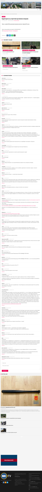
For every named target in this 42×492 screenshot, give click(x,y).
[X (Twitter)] (1, 482)
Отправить (5, 370)
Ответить (3, 86)
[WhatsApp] (12, 35)
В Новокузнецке (5, 50)
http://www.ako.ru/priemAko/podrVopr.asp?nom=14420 (11, 213)
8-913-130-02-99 (37, 477)
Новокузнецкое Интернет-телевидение (10, 30)
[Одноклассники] (5, 482)
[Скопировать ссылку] (15, 35)
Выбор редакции (32, 50)
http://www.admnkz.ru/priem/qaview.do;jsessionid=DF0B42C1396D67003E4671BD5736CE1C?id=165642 (19, 205)
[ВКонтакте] (7, 35)
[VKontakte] (3, 482)
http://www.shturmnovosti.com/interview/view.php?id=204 (11, 303)
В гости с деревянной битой (8, 51)
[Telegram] (10, 35)
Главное (3, 16)
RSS (29, 489)
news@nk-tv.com (33, 481)
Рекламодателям (17, 476)
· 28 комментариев (16, 20)
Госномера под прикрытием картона (10, 67)
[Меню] (40, 9)
